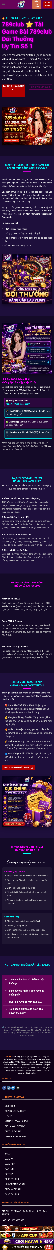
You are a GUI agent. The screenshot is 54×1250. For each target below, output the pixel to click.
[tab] (19, 862)
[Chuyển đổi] (6, 980)
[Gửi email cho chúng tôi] (18, 1088)
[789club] (21, 4)
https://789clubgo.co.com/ (18, 404)
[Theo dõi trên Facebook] (4, 1088)
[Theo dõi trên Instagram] (9, 1088)
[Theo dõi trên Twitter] (13, 1088)
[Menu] (3, 4)
